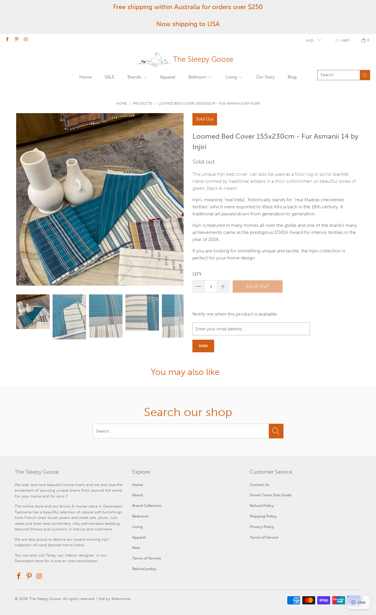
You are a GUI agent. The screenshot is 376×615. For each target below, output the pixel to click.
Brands (134, 77)
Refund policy (144, 569)
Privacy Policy (262, 526)
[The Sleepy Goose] (203, 60)
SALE (110, 77)
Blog (292, 77)
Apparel (167, 77)
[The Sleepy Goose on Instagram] (25, 40)
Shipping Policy (263, 516)
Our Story (265, 77)
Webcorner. (121, 598)
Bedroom (198, 77)
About (137, 495)
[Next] (179, 199)
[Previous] (20, 199)
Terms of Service (146, 558)
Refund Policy (262, 505)
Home (85, 77)
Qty (197, 274)
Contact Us (259, 484)
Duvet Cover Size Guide (270, 495)
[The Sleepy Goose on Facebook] (6, 40)
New (136, 547)
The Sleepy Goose (45, 598)
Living (232, 77)
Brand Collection (147, 505)
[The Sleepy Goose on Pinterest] (16, 40)
